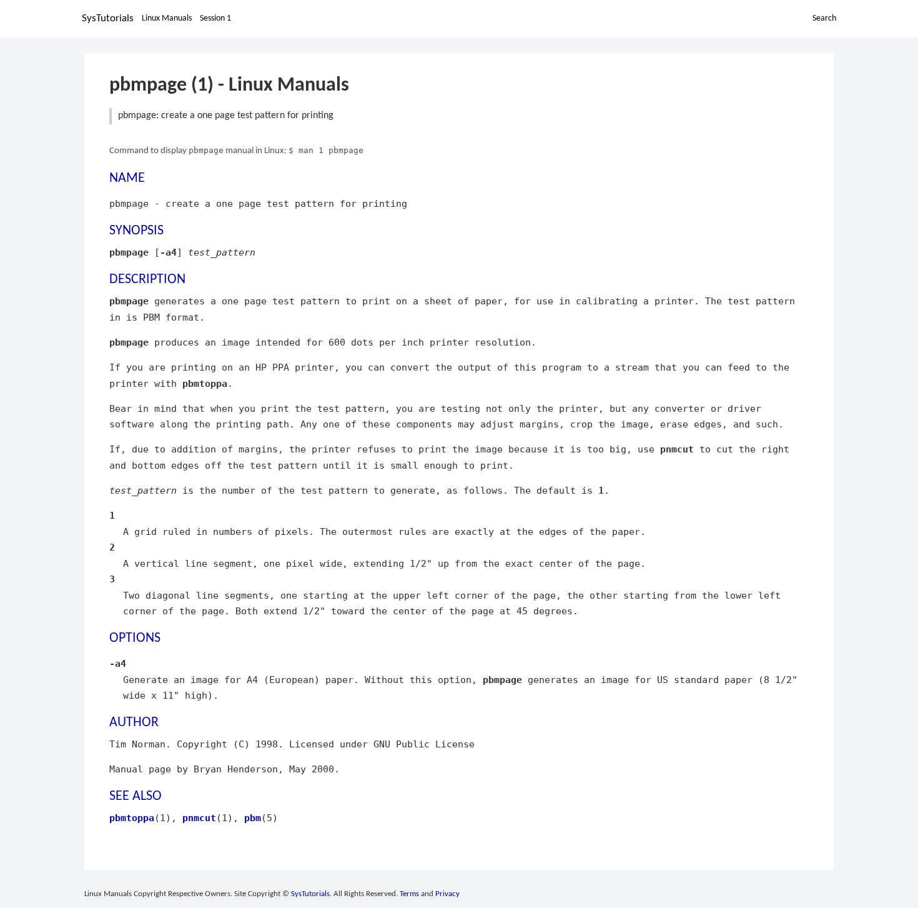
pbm (252, 817)
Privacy (447, 894)
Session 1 (215, 18)
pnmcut (199, 817)
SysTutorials (108, 18)
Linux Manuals (167, 18)
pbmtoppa (131, 817)
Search (824, 18)
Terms (409, 894)
